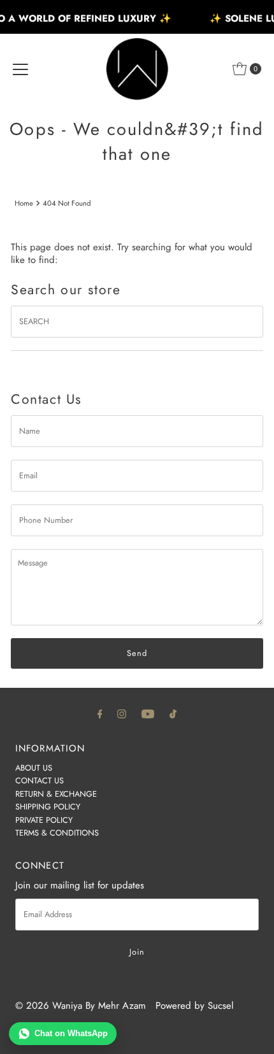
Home (24, 203)
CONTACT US (39, 780)
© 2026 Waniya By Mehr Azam (80, 1006)
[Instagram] (121, 713)
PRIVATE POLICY (44, 820)
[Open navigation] (20, 68)
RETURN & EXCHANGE (56, 794)
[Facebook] (100, 713)
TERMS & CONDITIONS (57, 833)
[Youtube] (147, 713)
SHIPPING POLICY (47, 807)
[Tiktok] (173, 713)
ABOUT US (33, 768)
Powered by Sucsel (194, 1006)
